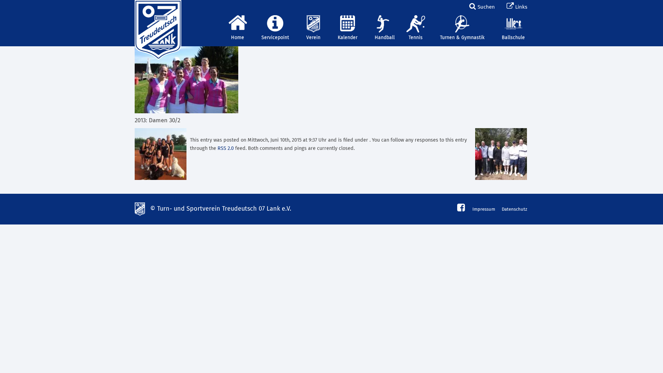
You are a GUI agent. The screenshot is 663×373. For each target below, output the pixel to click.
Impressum (483, 209)
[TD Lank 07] (157, 8)
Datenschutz (514, 209)
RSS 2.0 (226, 148)
